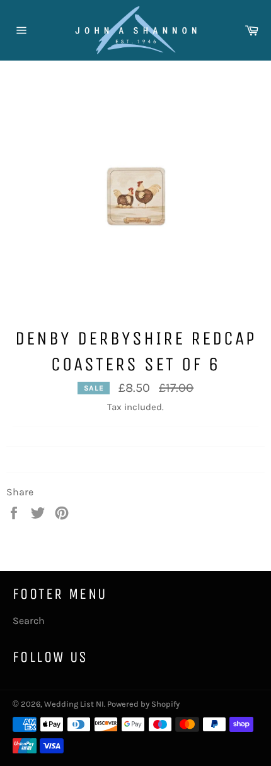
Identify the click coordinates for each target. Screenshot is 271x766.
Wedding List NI (74, 704)
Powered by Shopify (143, 704)
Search (29, 621)
